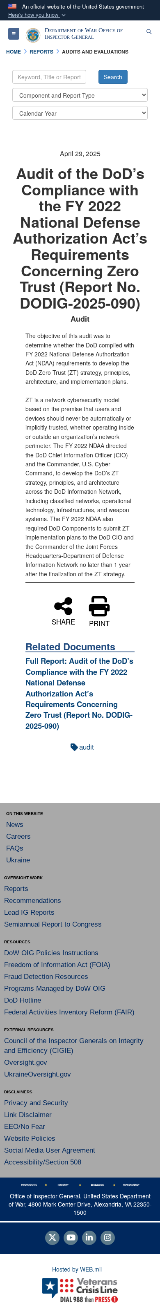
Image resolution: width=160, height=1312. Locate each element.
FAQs (14, 848)
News (14, 824)
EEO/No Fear (24, 1127)
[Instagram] (108, 1238)
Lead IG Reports (29, 912)
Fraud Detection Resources (46, 977)
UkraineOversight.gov (37, 1074)
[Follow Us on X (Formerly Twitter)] (52, 1238)
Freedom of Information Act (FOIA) (57, 965)
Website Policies (29, 1138)
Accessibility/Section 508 (42, 1162)
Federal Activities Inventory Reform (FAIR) (69, 1012)
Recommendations (32, 901)
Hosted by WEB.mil (77, 1269)
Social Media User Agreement (49, 1150)
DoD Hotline (22, 1000)
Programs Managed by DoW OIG (54, 988)
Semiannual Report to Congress (53, 924)
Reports (16, 889)
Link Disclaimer (28, 1115)
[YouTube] (71, 1238)
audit (86, 747)
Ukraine (18, 860)
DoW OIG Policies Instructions (51, 953)
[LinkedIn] (89, 1238)
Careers (18, 836)
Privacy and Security (36, 1103)
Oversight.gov (25, 1062)
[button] (37, 15)
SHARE (63, 621)
